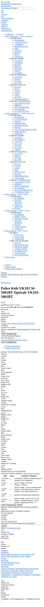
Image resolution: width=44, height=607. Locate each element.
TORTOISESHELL (21, 99)
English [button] (3, 22)
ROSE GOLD (19, 172)
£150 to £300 (19, 237)
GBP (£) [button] (4, 26)
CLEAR (17, 91)
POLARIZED (19, 109)
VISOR (17, 71)
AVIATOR (18, 61)
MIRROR (18, 105)
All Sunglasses (6, 562)
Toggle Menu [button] (5, 28)
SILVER (17, 97)
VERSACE (18, 57)
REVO (17, 55)
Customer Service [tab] (7, 564)
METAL (17, 79)
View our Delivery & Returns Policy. (14, 340)
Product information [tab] (13, 346)
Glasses (8, 265)
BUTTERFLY (19, 140)
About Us (4, 554)
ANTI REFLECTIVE (22, 103)
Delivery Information (16, 569)
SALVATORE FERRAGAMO (25, 130)
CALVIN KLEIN (20, 42)
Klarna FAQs (10, 573)
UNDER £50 (19, 239)
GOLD (17, 93)
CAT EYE (18, 142)
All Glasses (15, 562)
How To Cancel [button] (11, 577)
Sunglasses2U (6, 4)
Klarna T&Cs (20, 573)
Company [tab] (4, 550)
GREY (17, 95)
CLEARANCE (20, 253)
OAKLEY (18, 51)
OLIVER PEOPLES (18, 201)
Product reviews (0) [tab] (12, 348)
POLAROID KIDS (21, 255)
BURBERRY (19, 40)
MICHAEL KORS (21, 46)
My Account (5, 2)
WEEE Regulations (12, 556)
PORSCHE (18, 206)
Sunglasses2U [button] (7, 8)
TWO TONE (19, 178)
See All (3, 413)
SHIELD (17, 67)
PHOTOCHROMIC (21, 107)
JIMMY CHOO (20, 123)
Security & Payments (21, 554)
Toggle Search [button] (16, 4)
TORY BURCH (20, 132)
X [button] (1, 8)
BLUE (16, 89)
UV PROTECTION (21, 111)
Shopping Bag (6, 6)
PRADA (17, 53)
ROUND (17, 65)
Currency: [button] (4, 24)
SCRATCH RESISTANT (23, 190)
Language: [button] (4, 20)
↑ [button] (1, 601)
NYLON (17, 81)
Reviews (11, 554)
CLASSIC (18, 73)
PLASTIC (18, 83)
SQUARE (18, 69)
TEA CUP (18, 144)
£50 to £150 (18, 235)
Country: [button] (4, 14)
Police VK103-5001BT (13, 269)
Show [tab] (3, 552)
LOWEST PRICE (21, 249)
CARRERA (18, 44)
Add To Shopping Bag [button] (9, 521)
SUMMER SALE (20, 251)
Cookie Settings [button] (25, 556)
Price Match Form (22, 571)
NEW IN (17, 243)
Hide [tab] (7, 552)
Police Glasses (10, 267)
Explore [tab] (4, 558)
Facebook (11, 528)
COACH (17, 121)
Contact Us (5, 569)
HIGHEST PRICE (21, 247)
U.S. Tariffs (13, 575)
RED (16, 170)
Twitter (18, 528)
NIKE (16, 49)
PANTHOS (18, 63)
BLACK (17, 87)
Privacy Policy (10, 571)
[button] (22, 10)
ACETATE (18, 77)
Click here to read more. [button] (31, 473)
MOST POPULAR (21, 245)
